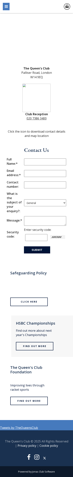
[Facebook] (29, 458)
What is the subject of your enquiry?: (14, 202)
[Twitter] (44, 458)
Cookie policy (48, 446)
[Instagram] (36, 458)
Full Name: (12, 161)
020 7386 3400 (37, 118)
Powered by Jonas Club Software (36, 471)
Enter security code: (37, 230)
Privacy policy (27, 446)
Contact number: (13, 184)
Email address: (14, 173)
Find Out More (34, 346)
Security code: (13, 234)
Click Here (29, 301)
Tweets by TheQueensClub (19, 428)
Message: (14, 220)
